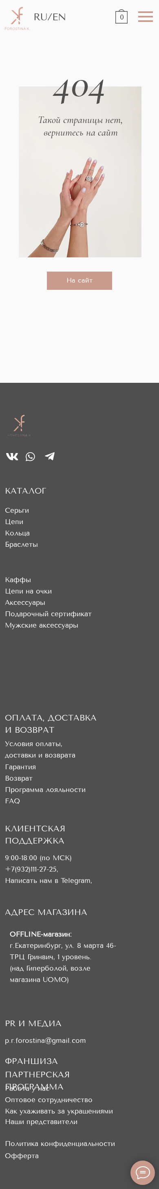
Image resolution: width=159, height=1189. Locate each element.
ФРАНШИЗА (31, 1061)
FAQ (12, 801)
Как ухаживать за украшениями (59, 1111)
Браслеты (21, 544)
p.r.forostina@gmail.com (45, 1040)
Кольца (17, 533)
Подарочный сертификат (48, 614)
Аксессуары (25, 602)
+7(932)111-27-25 (31, 869)
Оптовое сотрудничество (49, 1100)
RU (40, 17)
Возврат (19, 778)
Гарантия (20, 767)
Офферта (22, 1156)
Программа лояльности (45, 789)
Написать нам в (33, 880)
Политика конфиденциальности (60, 1143)
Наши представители (41, 1122)
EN (59, 17)
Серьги (17, 510)
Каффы (18, 580)
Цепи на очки (28, 591)
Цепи (14, 522)
